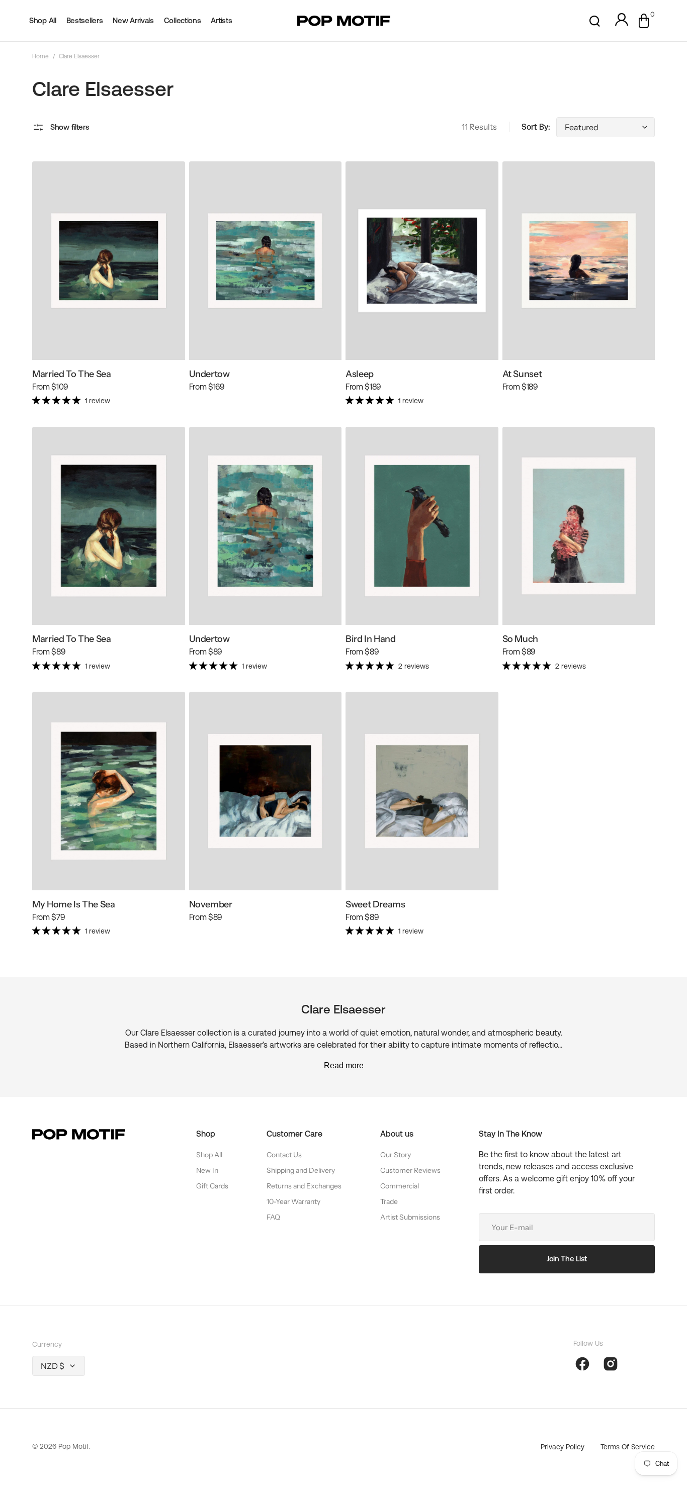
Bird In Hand (371, 638)
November (210, 904)
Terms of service (627, 1447)
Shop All (209, 1154)
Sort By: (536, 127)
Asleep (360, 374)
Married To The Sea (71, 374)
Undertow (209, 374)
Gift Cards (212, 1185)
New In (207, 1170)
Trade (389, 1201)
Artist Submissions (410, 1217)
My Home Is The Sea (73, 904)
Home (40, 56)
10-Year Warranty (293, 1201)
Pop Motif (73, 1446)
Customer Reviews (410, 1170)
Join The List (567, 1258)
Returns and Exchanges (304, 1185)
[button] (594, 21)
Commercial (399, 1185)
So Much (520, 638)
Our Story (395, 1154)
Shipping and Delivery (301, 1170)
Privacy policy (562, 1447)
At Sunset (522, 374)
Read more (344, 1065)
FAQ (273, 1217)
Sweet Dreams (375, 904)
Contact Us (284, 1154)
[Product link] (108, 288)
